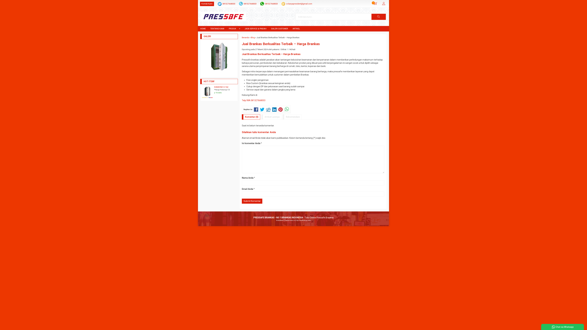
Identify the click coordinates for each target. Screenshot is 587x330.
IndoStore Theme (283, 220)
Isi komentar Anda (251, 143)
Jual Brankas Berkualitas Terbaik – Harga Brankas (281, 44)
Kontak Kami (206, 4)
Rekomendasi (293, 117)
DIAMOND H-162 (221, 87)
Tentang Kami (217, 29)
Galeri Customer (279, 29)
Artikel (296, 29)
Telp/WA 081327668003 (253, 100)
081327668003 (228, 4)
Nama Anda (247, 178)
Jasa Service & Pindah (255, 29)
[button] (378, 17)
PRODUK (232, 29)
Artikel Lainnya (272, 117)
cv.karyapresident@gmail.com (299, 4)
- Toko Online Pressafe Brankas (293, 217)
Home (203, 29)
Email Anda (247, 189)
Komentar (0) (251, 117)
